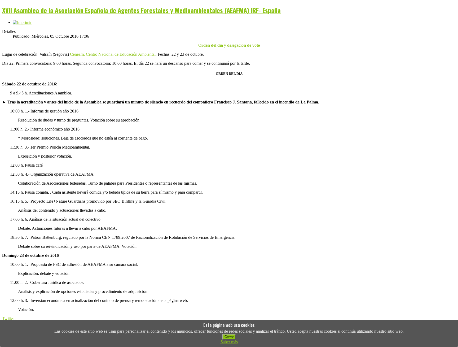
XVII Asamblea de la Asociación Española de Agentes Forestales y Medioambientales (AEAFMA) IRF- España (141, 10)
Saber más (229, 342)
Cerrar (229, 337)
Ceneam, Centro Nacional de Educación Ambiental (113, 54)
